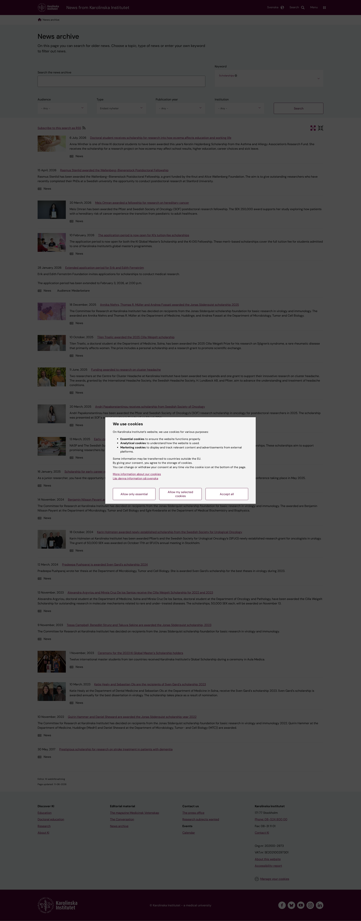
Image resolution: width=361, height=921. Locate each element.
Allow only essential (134, 494)
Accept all (227, 494)
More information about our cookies (137, 474)
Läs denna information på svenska (135, 478)
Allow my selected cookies (180, 494)
